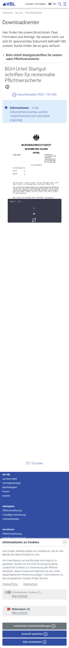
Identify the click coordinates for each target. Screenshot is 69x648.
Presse (5, 491)
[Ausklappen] (34, 220)
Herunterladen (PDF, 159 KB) (36, 94)
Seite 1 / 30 (15, 201)
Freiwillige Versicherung (14, 514)
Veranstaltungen (10, 519)
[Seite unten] (34, 213)
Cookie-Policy (10, 584)
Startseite (7, 12)
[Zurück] (4, 55)
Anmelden (40, 4)
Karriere (6, 495)
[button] (34, 463)
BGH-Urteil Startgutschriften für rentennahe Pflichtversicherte (30, 74)
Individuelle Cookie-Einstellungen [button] (33, 625)
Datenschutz (30, 584)
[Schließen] (55, 103)
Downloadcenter (33, 12)
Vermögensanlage (11, 483)
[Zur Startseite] (8, 4)
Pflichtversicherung (12, 510)
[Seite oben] (34, 207)
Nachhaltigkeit (9, 487)
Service (19, 12)
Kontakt (30, 4)
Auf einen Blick (9, 479)
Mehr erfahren (20, 596)
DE (49, 4)
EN (54, 4)
